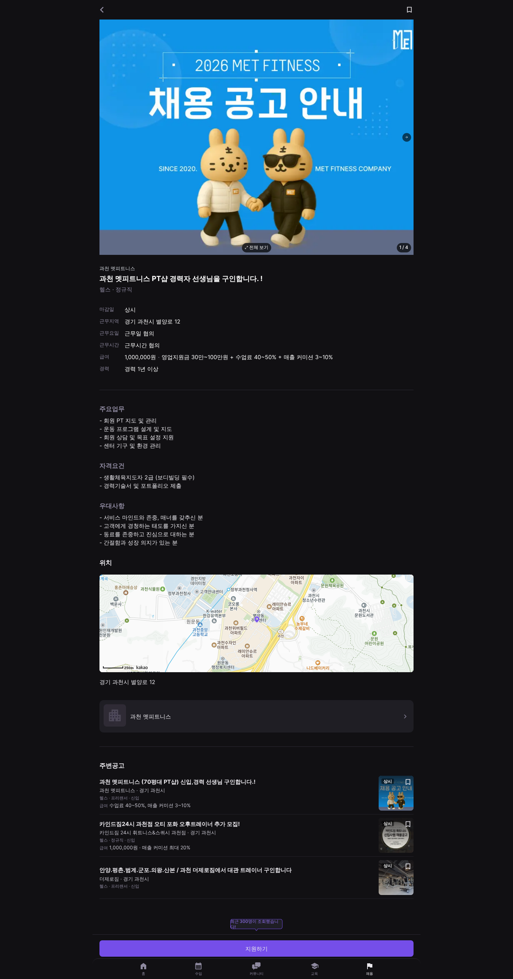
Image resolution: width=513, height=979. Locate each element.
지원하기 (256, 948)
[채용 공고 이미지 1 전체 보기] (256, 137)
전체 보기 (258, 247)
